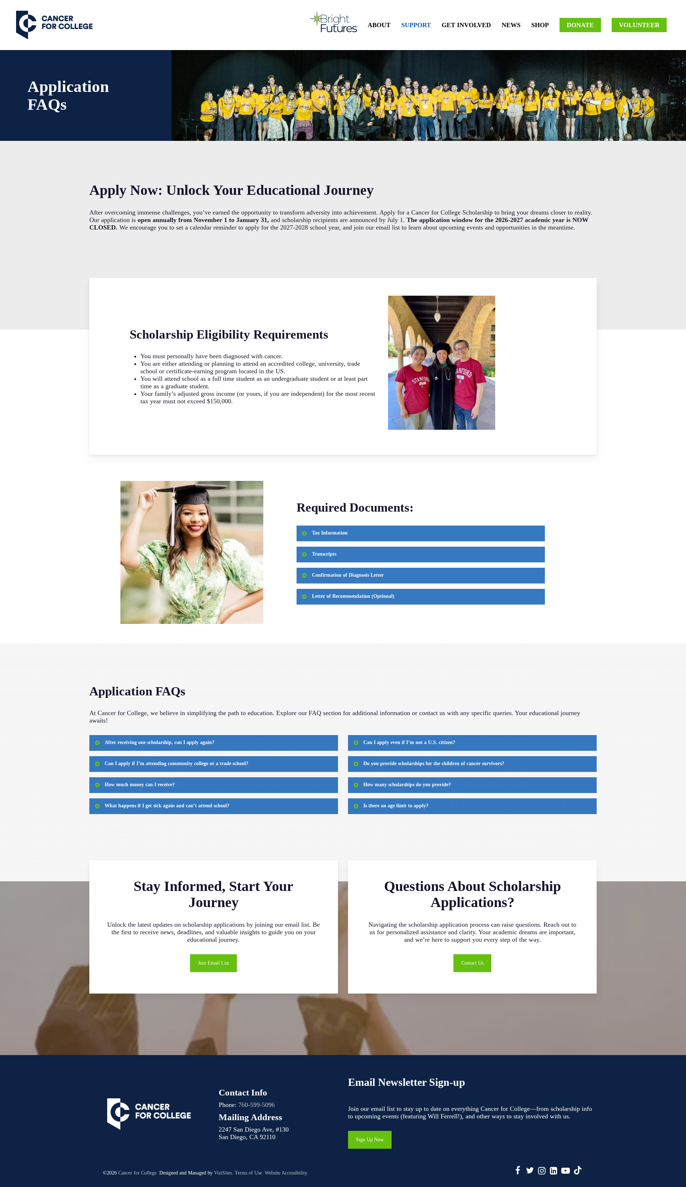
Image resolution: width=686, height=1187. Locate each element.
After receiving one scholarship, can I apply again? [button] (159, 742)
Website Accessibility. (286, 1173)
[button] (213, 963)
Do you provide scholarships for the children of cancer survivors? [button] (433, 763)
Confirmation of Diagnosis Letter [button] (348, 575)
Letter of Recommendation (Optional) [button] (353, 596)
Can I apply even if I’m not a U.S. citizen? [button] (409, 742)
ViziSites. (223, 1173)
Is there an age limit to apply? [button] (395, 805)
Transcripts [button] (324, 554)
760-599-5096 (256, 1104)
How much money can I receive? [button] (140, 784)
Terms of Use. (249, 1173)
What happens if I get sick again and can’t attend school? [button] (167, 805)
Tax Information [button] (330, 533)
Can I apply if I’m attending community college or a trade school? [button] (176, 763)
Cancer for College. (138, 1173)
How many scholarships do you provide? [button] (407, 784)
